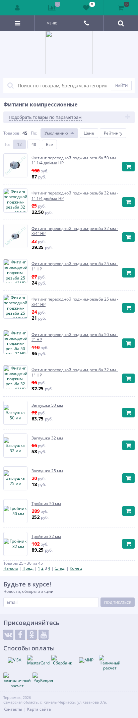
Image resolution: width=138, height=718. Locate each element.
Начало (10, 568)
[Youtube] (44, 635)
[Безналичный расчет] (17, 680)
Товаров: (11, 133)
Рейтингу (113, 133)
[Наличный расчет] (110, 663)
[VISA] (14, 660)
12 (19, 144)
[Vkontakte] (8, 635)
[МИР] (86, 660)
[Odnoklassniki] (32, 635)
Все (49, 144)
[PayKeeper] (43, 677)
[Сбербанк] (62, 660)
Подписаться (117, 602)
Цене (89, 133)
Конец (76, 568)
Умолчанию (56, 133)
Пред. (27, 568)
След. (60, 568)
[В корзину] (128, 166)
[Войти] (17, 7)
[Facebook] (20, 635)
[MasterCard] (38, 660)
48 (33, 144)
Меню (52, 23)
